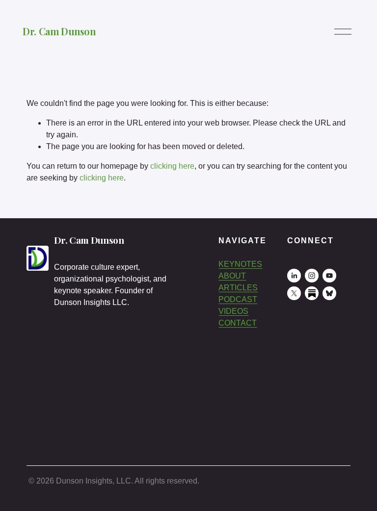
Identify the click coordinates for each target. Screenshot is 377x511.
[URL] (312, 293)
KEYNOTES (240, 264)
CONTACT (237, 323)
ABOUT (232, 276)
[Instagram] (312, 275)
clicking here (172, 166)
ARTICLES (238, 287)
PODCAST (237, 299)
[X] (294, 293)
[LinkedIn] (294, 275)
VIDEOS (233, 311)
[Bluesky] (329, 293)
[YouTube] (329, 275)
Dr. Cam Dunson (59, 31)
